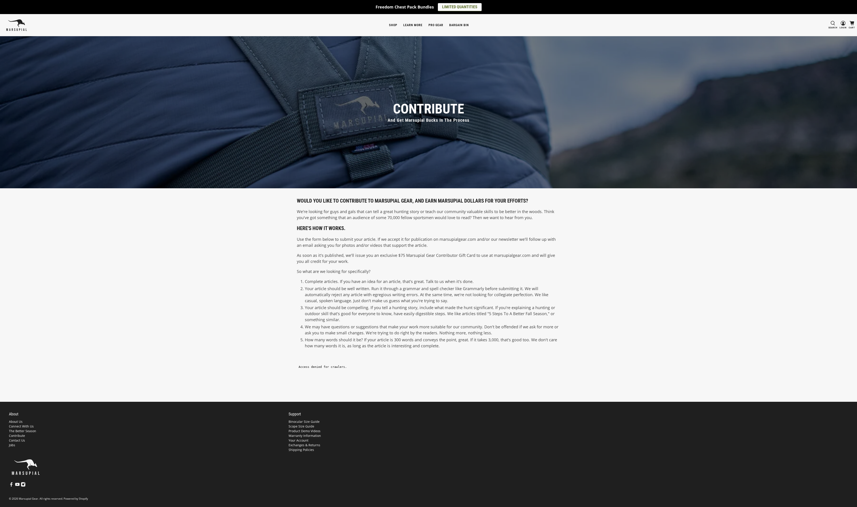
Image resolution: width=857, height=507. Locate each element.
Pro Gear (435, 25)
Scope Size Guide (301, 426)
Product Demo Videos (304, 431)
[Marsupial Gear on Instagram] (23, 485)
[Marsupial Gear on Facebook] (11, 485)
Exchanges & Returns (304, 445)
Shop (393, 25)
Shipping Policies (301, 450)
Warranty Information (305, 436)
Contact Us (17, 440)
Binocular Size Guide (304, 421)
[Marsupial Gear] (16, 25)
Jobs (12, 445)
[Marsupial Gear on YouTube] (17, 485)
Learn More (412, 25)
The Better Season (22, 431)
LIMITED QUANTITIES (459, 6)
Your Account (298, 440)
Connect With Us (21, 426)
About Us (16, 421)
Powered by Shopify (76, 498)
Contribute (17, 436)
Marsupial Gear (28, 498)
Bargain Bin (459, 25)
